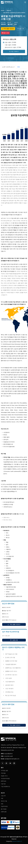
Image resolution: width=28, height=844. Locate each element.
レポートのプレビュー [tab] (8, 67)
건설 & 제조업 (4, 806)
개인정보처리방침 (5, 778)
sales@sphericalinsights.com (12, 758)
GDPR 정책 (3, 781)
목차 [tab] (18, 67)
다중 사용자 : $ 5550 (10, 45)
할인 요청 (6, 33)
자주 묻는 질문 (4, 770)
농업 (2, 803)
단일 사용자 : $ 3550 (10, 42)
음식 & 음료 (3, 809)
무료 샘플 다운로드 (8, 28)
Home (2, 10)
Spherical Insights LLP (17, 841)
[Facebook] (6, 763)
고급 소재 (3, 795)
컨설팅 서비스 (4, 775)
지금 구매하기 (14, 51)
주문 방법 (3, 773)
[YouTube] (10, 763)
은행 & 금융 (3, 811)
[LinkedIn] (14, 763)
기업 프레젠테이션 (5, 786)
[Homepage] (14, 739)
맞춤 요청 (21, 28)
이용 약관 (3, 783)
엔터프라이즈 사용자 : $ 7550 (13, 47)
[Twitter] (2, 763)
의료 (2, 798)
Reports (8, 10)
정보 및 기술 (4, 801)
